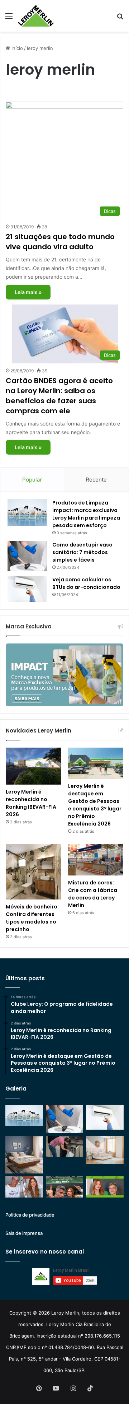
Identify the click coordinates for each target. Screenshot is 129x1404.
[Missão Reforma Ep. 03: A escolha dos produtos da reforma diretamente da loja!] (64, 1187)
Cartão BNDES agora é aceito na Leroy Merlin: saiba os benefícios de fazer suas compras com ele (59, 396)
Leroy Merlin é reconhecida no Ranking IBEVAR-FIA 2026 (31, 803)
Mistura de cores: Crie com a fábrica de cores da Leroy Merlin (92, 894)
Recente (96, 479)
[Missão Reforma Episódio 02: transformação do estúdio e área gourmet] (105, 1187)
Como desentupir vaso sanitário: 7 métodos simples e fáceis (82, 552)
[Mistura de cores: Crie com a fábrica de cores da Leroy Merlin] (95, 859)
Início (16, 48)
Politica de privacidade (29, 1215)
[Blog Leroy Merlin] (36, 16)
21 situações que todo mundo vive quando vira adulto (60, 242)
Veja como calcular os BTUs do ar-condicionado (86, 583)
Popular (32, 479)
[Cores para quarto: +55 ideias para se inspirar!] (105, 1150)
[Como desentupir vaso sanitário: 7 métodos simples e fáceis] (27, 556)
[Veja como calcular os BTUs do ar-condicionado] (27, 589)
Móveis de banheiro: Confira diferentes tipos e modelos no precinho (32, 918)
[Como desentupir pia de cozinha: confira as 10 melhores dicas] (64, 1146)
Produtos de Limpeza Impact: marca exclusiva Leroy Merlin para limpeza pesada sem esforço (86, 514)
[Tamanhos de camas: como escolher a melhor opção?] (24, 1154)
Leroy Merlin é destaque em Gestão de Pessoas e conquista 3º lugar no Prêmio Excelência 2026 (94, 804)
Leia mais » (28, 292)
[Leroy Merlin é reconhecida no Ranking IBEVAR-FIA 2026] (33, 766)
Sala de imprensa (24, 1233)
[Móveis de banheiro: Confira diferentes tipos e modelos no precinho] (33, 871)
